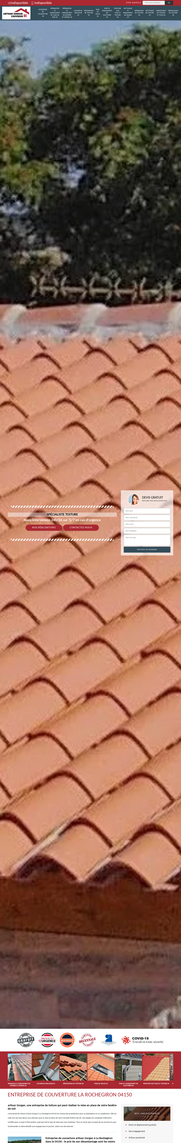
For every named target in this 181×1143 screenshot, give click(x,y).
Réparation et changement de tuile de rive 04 (55, 13)
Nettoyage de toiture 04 (150, 13)
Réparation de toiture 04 (139, 13)
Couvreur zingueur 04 (78, 13)
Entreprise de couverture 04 (43, 13)
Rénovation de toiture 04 (88, 13)
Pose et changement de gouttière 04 (107, 13)
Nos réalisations (44, 527)
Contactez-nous (81, 527)
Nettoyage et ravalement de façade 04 (128, 13)
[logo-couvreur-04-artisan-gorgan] (16, 13)
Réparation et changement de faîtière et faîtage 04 (67, 13)
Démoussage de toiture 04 (173, 13)
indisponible (19, 3)
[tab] (90, 571)
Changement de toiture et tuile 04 (161, 13)
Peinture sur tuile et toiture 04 (117, 13)
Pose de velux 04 (97, 13)
